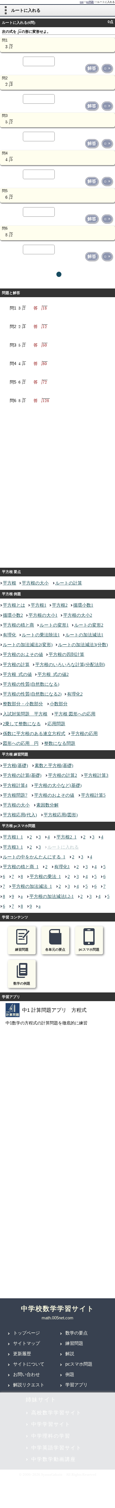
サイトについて (28, 1364)
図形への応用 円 (21, 743)
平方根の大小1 (43, 615)
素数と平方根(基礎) (54, 765)
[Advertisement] (57, 487)
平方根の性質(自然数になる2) (32, 694)
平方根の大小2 (77, 615)
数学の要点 (76, 1333)
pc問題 (90, 2)
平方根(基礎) (15, 765)
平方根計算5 (93, 795)
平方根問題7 (15, 795)
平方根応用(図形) (61, 814)
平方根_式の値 (17, 674)
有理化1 (62, 866)
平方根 (9, 583)
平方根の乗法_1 (45, 876)
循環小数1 (83, 605)
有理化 (9, 634)
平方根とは (14, 605)
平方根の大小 (35, 583)
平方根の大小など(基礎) (58, 785)
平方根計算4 (15, 785)
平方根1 (38, 605)
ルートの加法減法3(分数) (83, 644)
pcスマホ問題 (78, 1364)
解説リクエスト (28, 1384)
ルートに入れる (63, 847)
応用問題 (56, 723)
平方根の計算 (16, 664)
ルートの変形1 (54, 625)
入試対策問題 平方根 (25, 714)
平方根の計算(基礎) (22, 775)
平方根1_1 (13, 837)
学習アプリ (76, 1384)
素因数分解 (47, 805)
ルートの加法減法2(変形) (27, 644)
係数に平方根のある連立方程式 (34, 733)
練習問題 (74, 1343)
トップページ (26, 1333)
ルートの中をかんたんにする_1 (34, 857)
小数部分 (59, 703)
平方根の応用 (84, 733)
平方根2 (60, 605)
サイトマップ (26, 1343)
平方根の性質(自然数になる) (31, 684)
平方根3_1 (13, 847)
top (81, 2)
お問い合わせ (26, 1374)
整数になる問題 (59, 743)
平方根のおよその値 (23, 654)
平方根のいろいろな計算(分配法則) (70, 664)
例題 (69, 1374)
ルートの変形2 (88, 625)
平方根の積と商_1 (21, 866)
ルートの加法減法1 (84, 634)
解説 (69, 1353)
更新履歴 (22, 1353)
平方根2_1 (66, 837)
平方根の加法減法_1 (32, 886)
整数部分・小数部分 (23, 703)
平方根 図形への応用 (74, 714)
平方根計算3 (96, 775)
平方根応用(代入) (20, 814)
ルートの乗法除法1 (41, 634)
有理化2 (75, 694)
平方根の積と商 (18, 625)
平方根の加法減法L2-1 (51, 896)
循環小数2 (13, 615)
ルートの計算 (68, 583)
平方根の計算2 (62, 775)
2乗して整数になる (22, 723)
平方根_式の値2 (53, 674)
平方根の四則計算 (66, 654)
